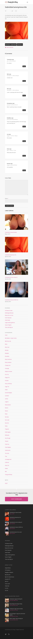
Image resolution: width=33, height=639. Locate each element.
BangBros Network (9, 572)
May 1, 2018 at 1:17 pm (11, 150)
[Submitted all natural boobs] (16, 230)
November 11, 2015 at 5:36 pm (13, 75)
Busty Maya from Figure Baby (16, 603)
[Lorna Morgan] (7, 615)
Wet (6, 471)
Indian (6, 389)
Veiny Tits (7, 465)
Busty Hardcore (8, 359)
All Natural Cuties (8, 310)
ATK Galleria (7, 570)
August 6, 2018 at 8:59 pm (12, 165)
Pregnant (7, 429)
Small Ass (7, 444)
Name (6, 198)
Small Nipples (8, 447)
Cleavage (7, 368)
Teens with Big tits (9, 327)
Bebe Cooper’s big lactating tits (16, 618)
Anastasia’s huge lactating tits (16, 599)
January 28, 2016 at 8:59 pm (12, 119)
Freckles (7, 380)
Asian (6, 335)
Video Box (7, 586)
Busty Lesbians (8, 362)
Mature (6, 408)
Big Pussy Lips (8, 341)
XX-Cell (6, 590)
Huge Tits (7, 386)
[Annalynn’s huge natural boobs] (7, 610)
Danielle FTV (7, 579)
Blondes (6, 350)
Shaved (6, 441)
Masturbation (8, 404)
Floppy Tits (7, 377)
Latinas (6, 398)
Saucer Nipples (8, 325)
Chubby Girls (7, 365)
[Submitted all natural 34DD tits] (16, 298)
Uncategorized (8, 459)
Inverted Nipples (8, 392)
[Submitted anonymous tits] (16, 253)
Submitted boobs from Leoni (16, 532)
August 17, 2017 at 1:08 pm (12, 135)
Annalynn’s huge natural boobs (16, 608)
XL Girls (6, 588)
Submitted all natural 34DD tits (11, 300)
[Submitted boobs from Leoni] (7, 534)
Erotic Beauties (8, 317)
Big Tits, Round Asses (9, 577)
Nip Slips (7, 417)
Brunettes (7, 356)
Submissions (19, 44)
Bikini (6, 344)
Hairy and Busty (8, 383)
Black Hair (7, 347)
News (6, 414)
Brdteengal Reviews (9, 313)
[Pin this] (15, 11)
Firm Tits (7, 374)
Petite (6, 426)
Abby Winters (8, 568)
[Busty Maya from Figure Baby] (7, 605)
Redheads (7, 435)
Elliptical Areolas (8, 371)
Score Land (7, 583)
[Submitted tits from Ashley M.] (16, 275)
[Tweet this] (12, 11)
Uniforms (7, 462)
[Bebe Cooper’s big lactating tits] (7, 620)
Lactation (7, 395)
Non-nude (7, 420)
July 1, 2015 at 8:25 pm (11, 61)
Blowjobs (7, 353)
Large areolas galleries (10, 322)
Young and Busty (8, 474)
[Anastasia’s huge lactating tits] (7, 600)
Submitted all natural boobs (11, 232)
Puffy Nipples (8, 432)
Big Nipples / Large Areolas (11, 44)
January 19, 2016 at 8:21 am (12, 104)
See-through (7, 438)
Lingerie (6, 401)
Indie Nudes (7, 320)
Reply (24, 66)
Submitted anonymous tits (10, 255)
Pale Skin (7, 423)
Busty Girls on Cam (9, 315)
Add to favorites (10, 47)
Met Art (6, 581)
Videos (6, 468)
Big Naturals (7, 574)
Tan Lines (7, 453)
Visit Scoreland (16, 499)
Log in (6, 483)
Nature (6, 411)
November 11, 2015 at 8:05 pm (13, 90)
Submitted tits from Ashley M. (11, 277)
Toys (6, 456)
